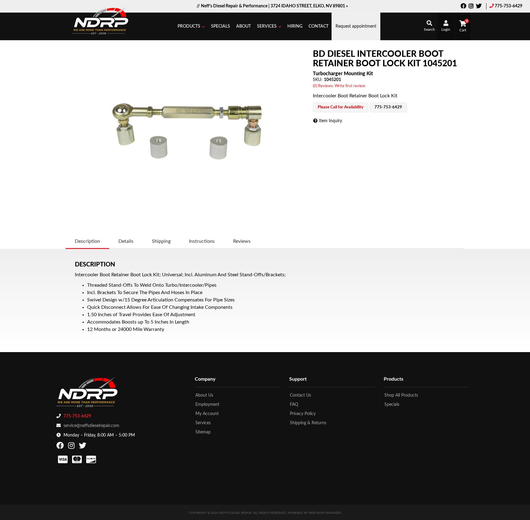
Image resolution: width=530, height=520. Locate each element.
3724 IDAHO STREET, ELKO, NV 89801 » (309, 6)
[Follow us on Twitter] (479, 7)
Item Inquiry (330, 121)
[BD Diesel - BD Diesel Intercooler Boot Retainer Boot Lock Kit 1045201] (188, 130)
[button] (191, 26)
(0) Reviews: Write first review (339, 86)
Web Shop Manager (325, 512)
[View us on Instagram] (471, 7)
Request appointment (356, 26)
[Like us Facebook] (463, 7)
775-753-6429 (508, 6)
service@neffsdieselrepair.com (91, 426)
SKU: (317, 80)
